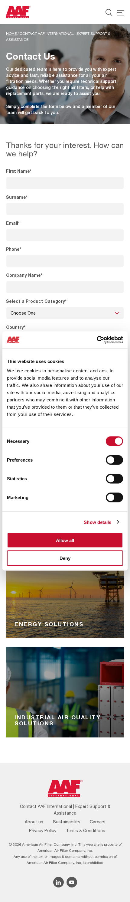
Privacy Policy (42, 830)
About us (34, 821)
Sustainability (66, 821)
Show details (97, 522)
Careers (98, 821)
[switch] (114, 460)
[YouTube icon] (72, 882)
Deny (65, 557)
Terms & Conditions (85, 830)
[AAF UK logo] (18, 12)
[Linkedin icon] (58, 882)
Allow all (65, 540)
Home (11, 33)
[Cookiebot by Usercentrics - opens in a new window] (96, 340)
